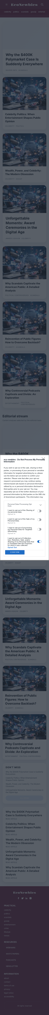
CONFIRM (14, 552)
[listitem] (24, 505)
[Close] (44, 459)
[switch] (39, 511)
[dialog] (24, 507)
